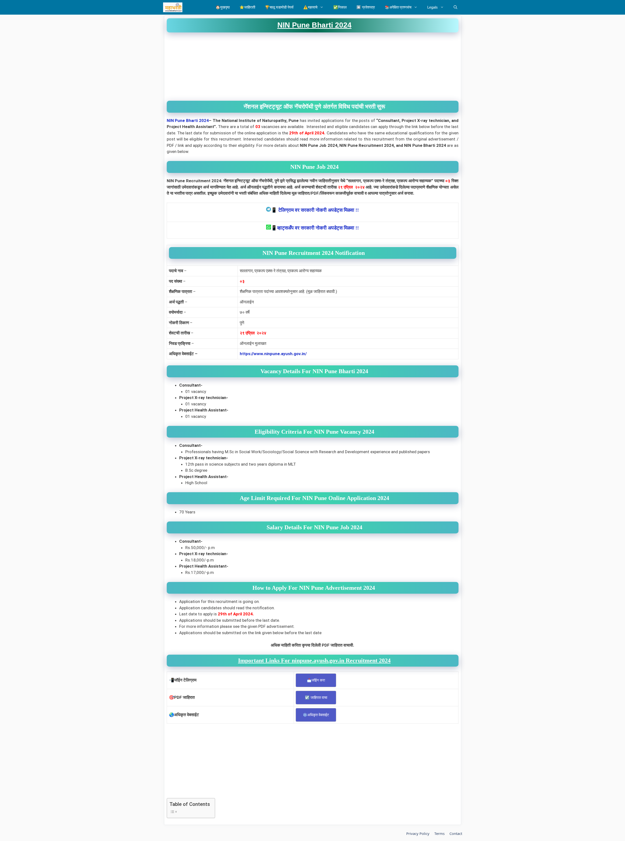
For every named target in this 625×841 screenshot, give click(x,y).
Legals (432, 7)
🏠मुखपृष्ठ (223, 7)
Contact (455, 833)
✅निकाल (340, 7)
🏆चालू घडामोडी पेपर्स (279, 7)
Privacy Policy (417, 833)
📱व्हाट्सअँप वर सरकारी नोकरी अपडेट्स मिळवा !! (315, 227)
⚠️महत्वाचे (310, 7)
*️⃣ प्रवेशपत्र (365, 7)
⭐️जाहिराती (247, 7)
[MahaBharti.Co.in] (174, 7)
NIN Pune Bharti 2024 (188, 120)
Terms (439, 833)
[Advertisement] (312, 66)
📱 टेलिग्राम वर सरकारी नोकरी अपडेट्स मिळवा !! (315, 210)
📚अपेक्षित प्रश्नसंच (398, 7)
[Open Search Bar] (455, 7)
